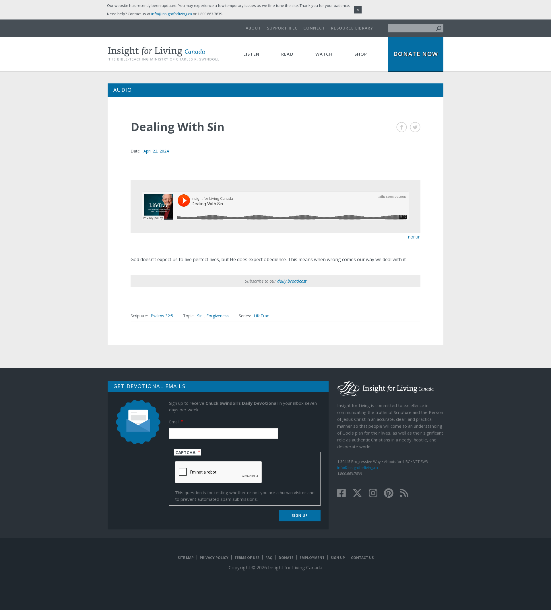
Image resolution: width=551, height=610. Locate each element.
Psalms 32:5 (162, 315)
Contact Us (362, 557)
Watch (324, 54)
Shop (360, 54)
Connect (314, 28)
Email (174, 422)
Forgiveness (217, 315)
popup (414, 237)
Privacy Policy (214, 557)
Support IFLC (282, 28)
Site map (186, 557)
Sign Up (338, 557)
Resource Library (352, 28)
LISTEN (251, 54)
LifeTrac (261, 315)
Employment (312, 557)
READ (287, 54)
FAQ (269, 557)
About (253, 28)
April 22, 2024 (156, 151)
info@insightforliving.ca (357, 467)
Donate (286, 557)
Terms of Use (246, 557)
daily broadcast (291, 281)
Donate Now (415, 54)
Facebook (401, 127)
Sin (200, 315)
